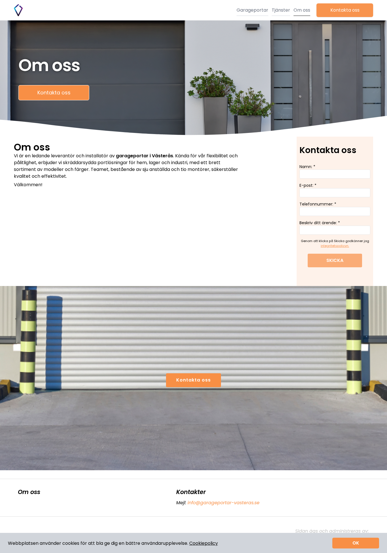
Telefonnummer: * (317, 204)
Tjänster (281, 10)
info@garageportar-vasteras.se (224, 502)
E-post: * (307, 185)
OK (355, 543)
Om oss (302, 10)
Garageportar (252, 10)
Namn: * (307, 166)
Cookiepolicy (203, 543)
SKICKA (334, 260)
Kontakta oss (345, 10)
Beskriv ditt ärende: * (319, 223)
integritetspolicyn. (335, 245)
